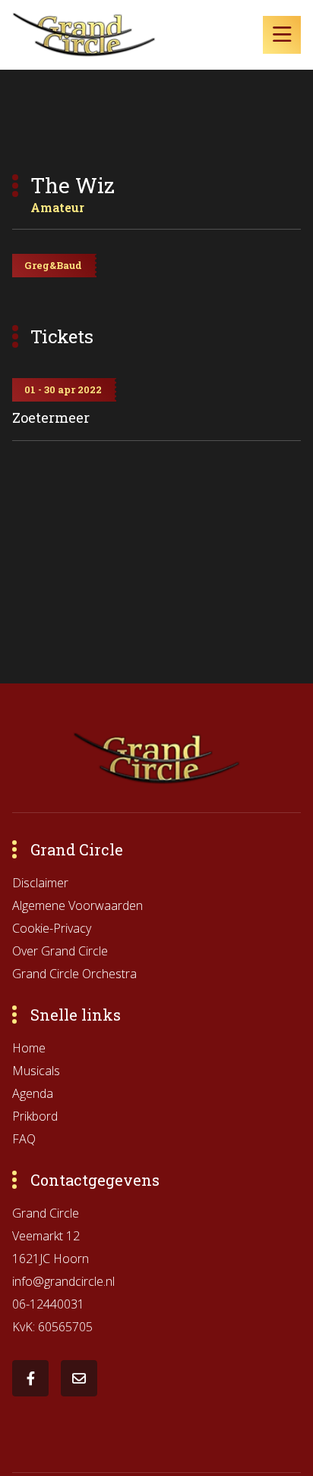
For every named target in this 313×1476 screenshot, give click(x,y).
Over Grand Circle (60, 951)
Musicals (36, 1070)
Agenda (32, 1093)
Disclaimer (40, 882)
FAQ (24, 1138)
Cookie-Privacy (51, 928)
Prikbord (35, 1116)
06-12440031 (48, 1304)
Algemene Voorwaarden (77, 905)
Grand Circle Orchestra (74, 973)
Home (29, 1048)
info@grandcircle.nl (63, 1281)
